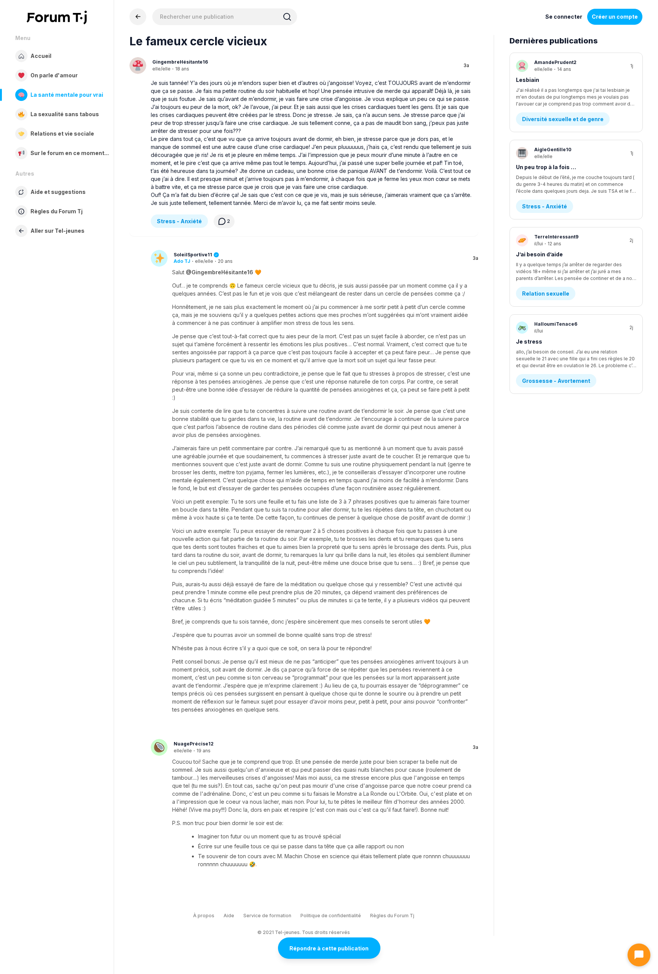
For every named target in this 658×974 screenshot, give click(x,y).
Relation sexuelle (545, 293)
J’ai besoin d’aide (539, 254)
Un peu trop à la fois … (546, 167)
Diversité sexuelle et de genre (563, 119)
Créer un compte (615, 16)
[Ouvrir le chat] (639, 955)
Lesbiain (527, 80)
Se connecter (563, 16)
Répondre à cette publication (329, 948)
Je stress (529, 341)
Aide (229, 915)
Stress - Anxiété (179, 221)
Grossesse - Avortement (556, 380)
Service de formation (267, 915)
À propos (203, 915)
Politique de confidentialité (330, 915)
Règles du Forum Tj (392, 915)
